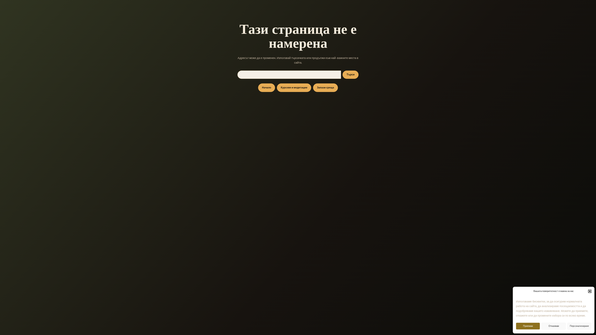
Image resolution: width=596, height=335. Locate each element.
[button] (589, 291)
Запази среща (325, 87)
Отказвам (554, 326)
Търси (350, 74)
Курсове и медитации (294, 87)
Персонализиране (579, 326)
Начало (266, 87)
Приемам (528, 326)
